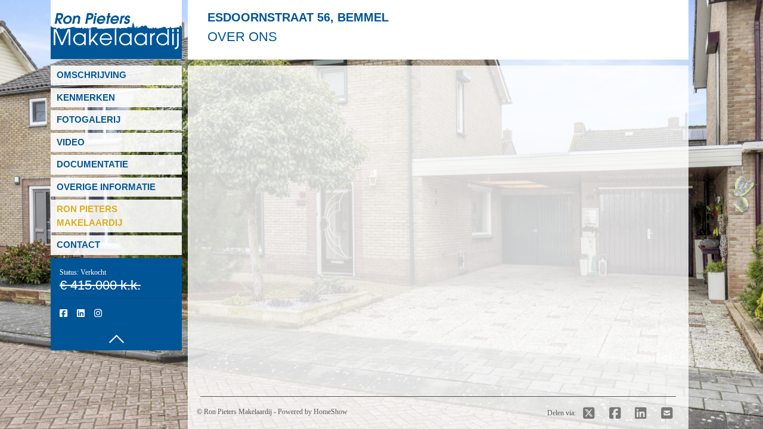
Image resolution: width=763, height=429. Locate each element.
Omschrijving (91, 75)
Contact (78, 245)
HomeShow (331, 412)
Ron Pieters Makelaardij (238, 412)
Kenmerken (86, 97)
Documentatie (92, 164)
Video (71, 142)
